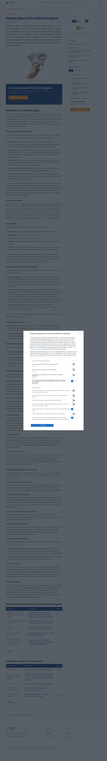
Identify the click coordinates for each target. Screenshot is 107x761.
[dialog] (53, 380)
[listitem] (53, 361)
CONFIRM (42, 425)
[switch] (73, 364)
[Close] (80, 333)
